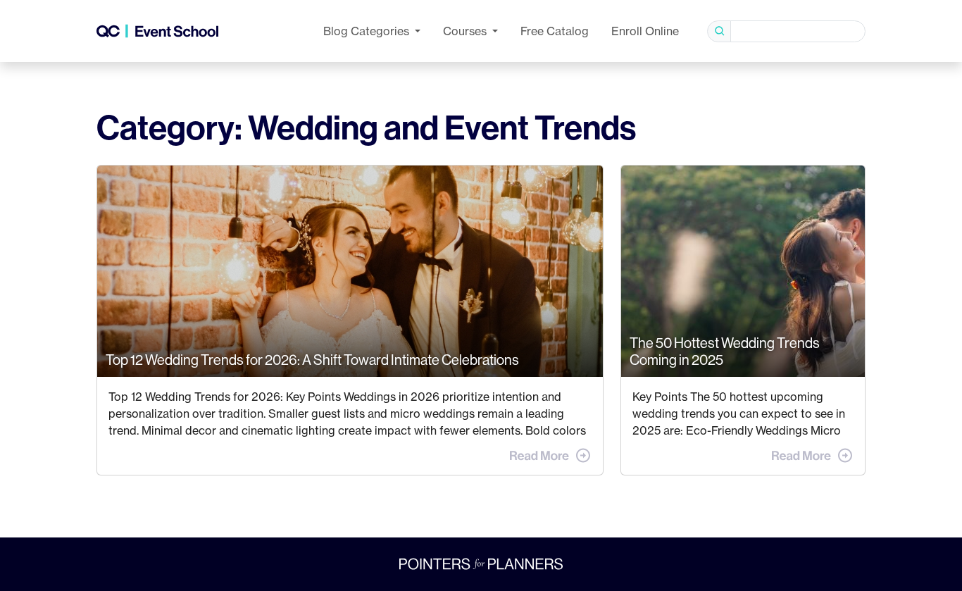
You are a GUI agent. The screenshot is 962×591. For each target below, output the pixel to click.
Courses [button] (466, 31)
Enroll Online (645, 31)
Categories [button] (367, 31)
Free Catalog (554, 31)
